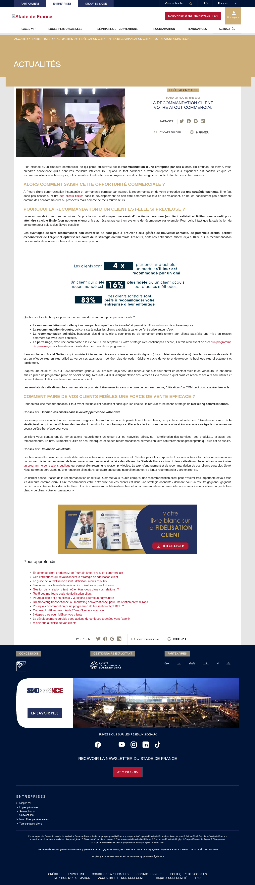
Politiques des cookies (188, 874)
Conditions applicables (110, 874)
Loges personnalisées (65, 28)
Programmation (163, 28)
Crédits (54, 874)
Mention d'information (72, 877)
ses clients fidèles (72, 195)
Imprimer (202, 132)
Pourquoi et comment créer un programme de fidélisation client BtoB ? (78, 606)
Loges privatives (28, 807)
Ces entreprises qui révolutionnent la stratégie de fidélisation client (75, 577)
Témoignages (197, 28)
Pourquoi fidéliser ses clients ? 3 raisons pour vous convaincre (73, 597)
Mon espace (233, 17)
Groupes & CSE (96, 3)
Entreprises (62, 3)
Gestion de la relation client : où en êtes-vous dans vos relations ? (76, 589)
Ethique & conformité (169, 877)
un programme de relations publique (47, 465)
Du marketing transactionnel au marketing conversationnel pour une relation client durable (91, 602)
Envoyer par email (170, 132)
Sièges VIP (25, 802)
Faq (198, 877)
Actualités (227, 28)
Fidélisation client (93, 38)
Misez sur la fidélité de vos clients (54, 622)
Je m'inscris (127, 772)
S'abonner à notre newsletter (193, 15)
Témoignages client (30, 823)
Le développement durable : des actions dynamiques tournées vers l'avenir (81, 618)
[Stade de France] (38, 16)
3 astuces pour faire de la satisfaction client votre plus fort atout (73, 585)
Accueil (20, 38)
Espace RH (76, 874)
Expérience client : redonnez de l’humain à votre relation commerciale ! (79, 572)
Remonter (244, 874)
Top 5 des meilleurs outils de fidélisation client (62, 593)
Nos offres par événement (34, 819)
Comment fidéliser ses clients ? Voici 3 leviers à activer (68, 610)
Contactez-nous (149, 874)
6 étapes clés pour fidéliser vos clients (57, 614)
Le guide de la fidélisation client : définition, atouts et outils (70, 581)
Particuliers (30, 3)
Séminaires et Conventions (117, 28)
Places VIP (27, 28)
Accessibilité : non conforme (121, 877)
